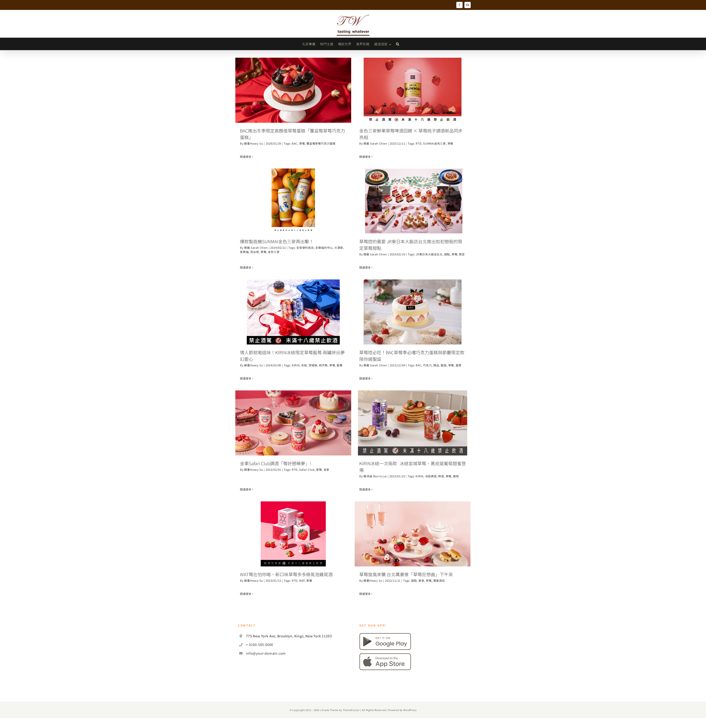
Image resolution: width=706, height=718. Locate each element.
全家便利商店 (305, 247)
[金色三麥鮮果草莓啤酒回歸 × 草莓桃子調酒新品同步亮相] (412, 90)
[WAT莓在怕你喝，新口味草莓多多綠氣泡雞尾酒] (293, 533)
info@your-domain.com (266, 653)
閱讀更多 (246, 157)
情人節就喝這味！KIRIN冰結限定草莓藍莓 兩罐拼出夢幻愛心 (293, 304)
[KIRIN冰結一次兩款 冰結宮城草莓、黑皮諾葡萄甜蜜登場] (412, 422)
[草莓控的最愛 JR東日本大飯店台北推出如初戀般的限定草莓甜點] (412, 201)
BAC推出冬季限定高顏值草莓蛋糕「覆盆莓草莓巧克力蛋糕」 (293, 82)
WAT (302, 580)
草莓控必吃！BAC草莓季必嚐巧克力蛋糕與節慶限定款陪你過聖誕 (412, 304)
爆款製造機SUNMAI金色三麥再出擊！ (293, 196)
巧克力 (427, 365)
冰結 (304, 365)
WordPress (409, 710)
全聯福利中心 (324, 247)
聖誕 (444, 365)
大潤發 (338, 247)
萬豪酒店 (439, 580)
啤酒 (441, 476)
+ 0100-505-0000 (259, 644)
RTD (418, 143)
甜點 (447, 254)
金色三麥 (273, 252)
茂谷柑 (254, 252)
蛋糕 (458, 365)
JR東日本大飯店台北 (429, 254)
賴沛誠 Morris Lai (375, 476)
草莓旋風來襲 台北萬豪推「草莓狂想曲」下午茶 (412, 529)
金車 (326, 469)
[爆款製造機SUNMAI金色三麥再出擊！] (293, 201)
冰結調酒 (431, 476)
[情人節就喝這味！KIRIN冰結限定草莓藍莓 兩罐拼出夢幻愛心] (293, 311)
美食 (421, 580)
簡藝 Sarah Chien (375, 143)
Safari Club (307, 469)
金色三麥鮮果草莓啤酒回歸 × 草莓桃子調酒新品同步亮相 (412, 82)
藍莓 (340, 365)
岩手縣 (323, 365)
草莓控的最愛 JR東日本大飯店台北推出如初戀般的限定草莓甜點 (412, 193)
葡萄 (456, 476)
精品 (436, 365)
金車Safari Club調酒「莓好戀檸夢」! (293, 418)
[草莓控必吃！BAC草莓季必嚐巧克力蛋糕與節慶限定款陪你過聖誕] (412, 311)
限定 (462, 254)
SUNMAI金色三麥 (434, 143)
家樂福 (244, 252)
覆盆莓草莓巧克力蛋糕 (321, 143)
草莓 (302, 143)
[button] (397, 44)
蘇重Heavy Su (253, 143)
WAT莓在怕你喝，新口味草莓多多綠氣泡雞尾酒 (293, 529)
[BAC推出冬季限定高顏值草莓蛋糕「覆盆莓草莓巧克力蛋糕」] (293, 90)
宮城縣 (313, 365)
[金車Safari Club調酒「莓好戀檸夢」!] (293, 422)
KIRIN (296, 365)
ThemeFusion (351, 710)
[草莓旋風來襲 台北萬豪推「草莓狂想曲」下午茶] (412, 533)
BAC (294, 143)
